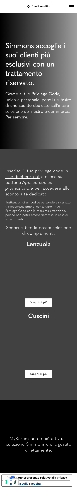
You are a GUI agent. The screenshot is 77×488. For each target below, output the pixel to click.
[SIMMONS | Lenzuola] (38, 252)
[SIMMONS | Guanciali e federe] (38, 324)
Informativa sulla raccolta (22, 483)
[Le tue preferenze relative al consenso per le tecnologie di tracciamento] (6, 481)
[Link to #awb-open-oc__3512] (71, 6)
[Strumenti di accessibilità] (15, 481)
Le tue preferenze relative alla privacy (40, 477)
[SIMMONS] (7, 5)
